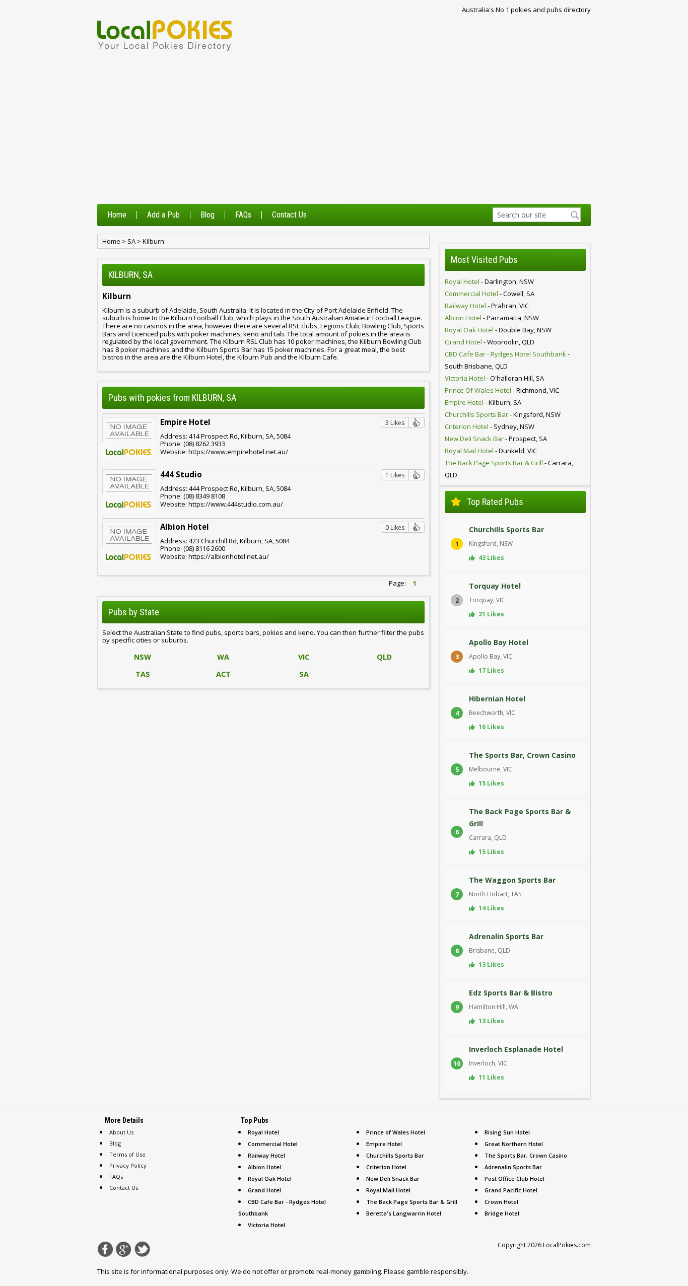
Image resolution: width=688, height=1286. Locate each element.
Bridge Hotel (502, 1213)
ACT (223, 674)
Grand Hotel (264, 1190)
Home (116, 215)
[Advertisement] (344, 128)
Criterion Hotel (386, 1167)
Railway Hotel (266, 1155)
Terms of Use (127, 1154)
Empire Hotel (185, 422)
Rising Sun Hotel (507, 1132)
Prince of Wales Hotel (395, 1132)
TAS (142, 674)
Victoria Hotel (266, 1225)
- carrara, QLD (509, 468)
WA (223, 657)
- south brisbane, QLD (507, 360)
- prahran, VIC (487, 305)
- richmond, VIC (502, 390)
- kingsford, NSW (503, 414)
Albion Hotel (184, 527)
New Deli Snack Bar (393, 1178)
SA (131, 241)
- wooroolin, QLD (489, 341)
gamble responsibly (436, 1271)
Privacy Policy (128, 1165)
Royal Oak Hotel (270, 1178)
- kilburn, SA (483, 402)
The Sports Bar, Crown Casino (526, 1155)
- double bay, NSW (498, 329)
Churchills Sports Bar (395, 1155)
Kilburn (153, 241)
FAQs (243, 215)
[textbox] (537, 214)
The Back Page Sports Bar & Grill (411, 1201)
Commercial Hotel (273, 1144)
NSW (142, 657)
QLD (384, 657)
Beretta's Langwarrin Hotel (403, 1213)
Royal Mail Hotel (388, 1190)
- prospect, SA (496, 438)
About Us (121, 1132)
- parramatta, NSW (492, 317)
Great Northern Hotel (514, 1144)
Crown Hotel (501, 1201)
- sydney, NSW (489, 426)
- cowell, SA (489, 293)
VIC (303, 657)
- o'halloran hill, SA (494, 378)
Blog (207, 215)
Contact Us (289, 215)
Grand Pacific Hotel (511, 1190)
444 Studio (181, 474)
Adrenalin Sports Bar (513, 1167)
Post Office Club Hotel (514, 1178)
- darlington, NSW (489, 281)
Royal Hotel (263, 1132)
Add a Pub (163, 215)
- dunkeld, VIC (491, 450)
